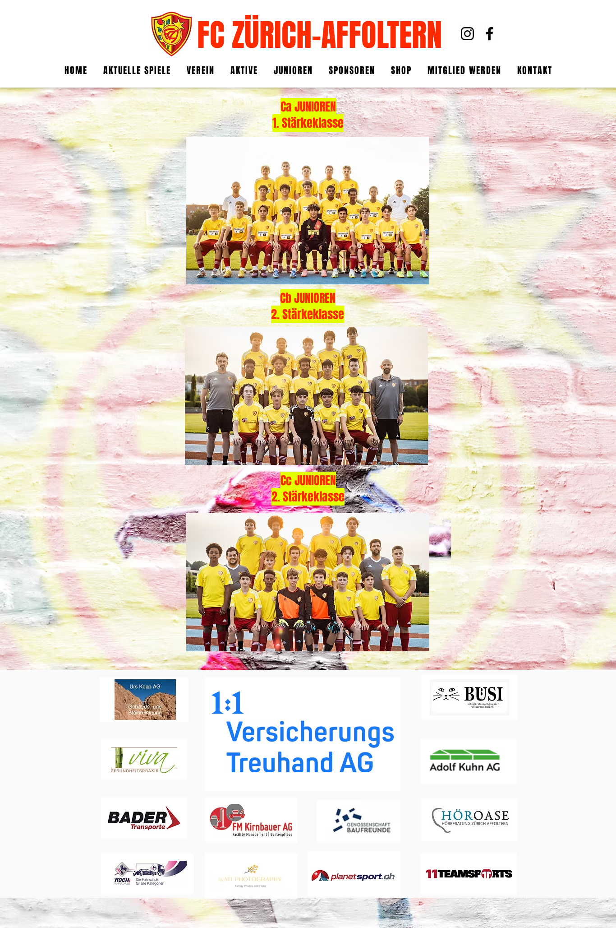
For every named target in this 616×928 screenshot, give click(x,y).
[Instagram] (467, 33)
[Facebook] (489, 33)
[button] (244, 70)
